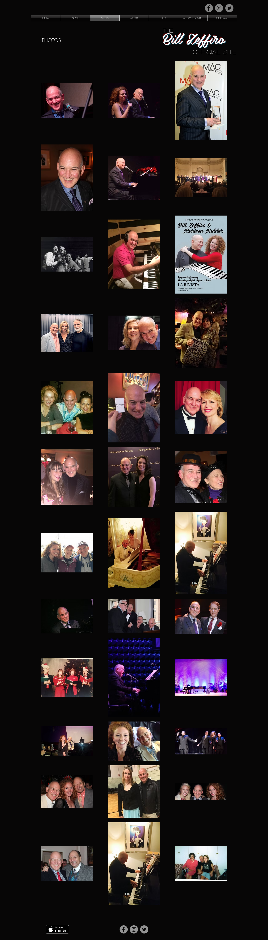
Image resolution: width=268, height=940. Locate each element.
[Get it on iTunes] (57, 929)
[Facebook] (209, 8)
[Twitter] (229, 8)
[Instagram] (219, 8)
